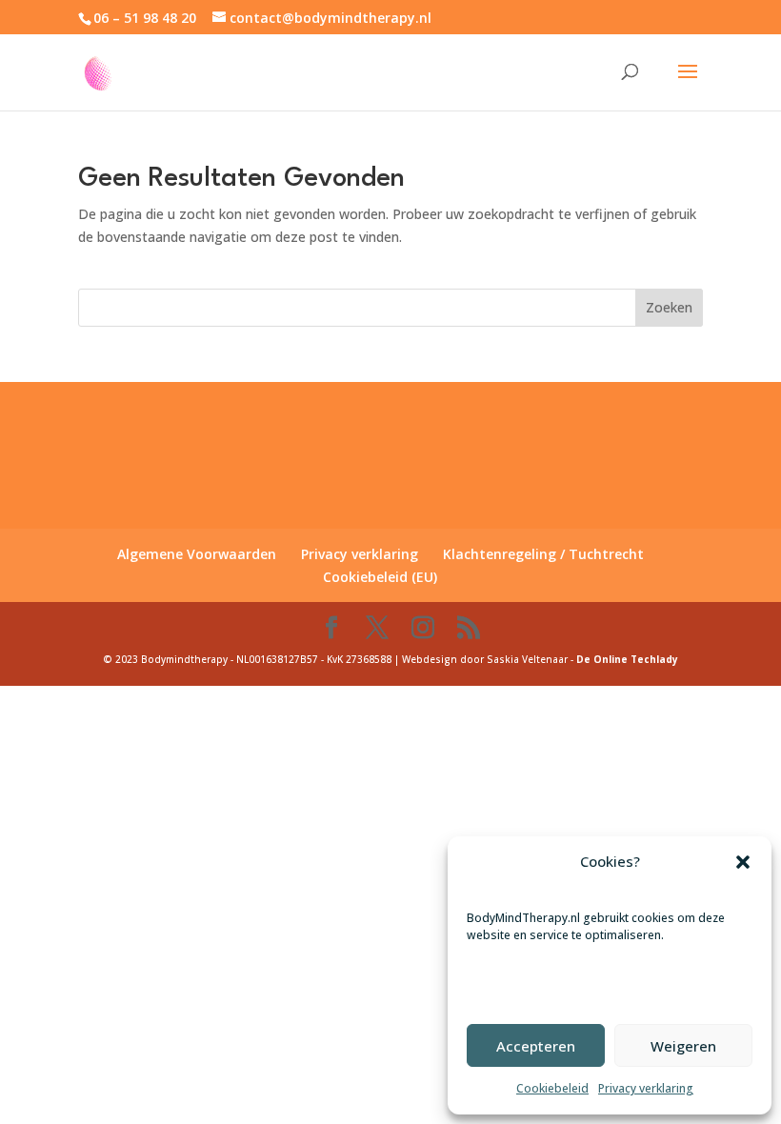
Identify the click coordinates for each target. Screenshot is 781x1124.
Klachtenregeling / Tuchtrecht (543, 554)
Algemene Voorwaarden (196, 554)
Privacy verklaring (645, 1088)
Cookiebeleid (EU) (380, 577)
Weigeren (683, 1045)
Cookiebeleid (552, 1088)
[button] (742, 862)
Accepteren (535, 1045)
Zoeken (669, 307)
